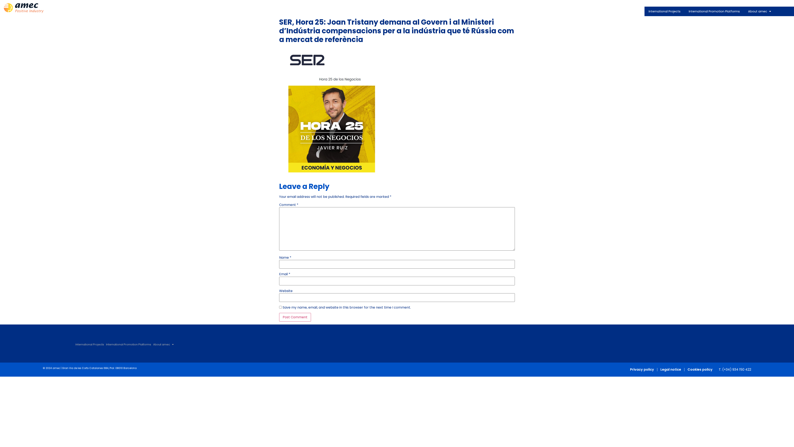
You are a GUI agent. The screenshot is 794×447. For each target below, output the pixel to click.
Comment (288, 205)
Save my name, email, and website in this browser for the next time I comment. (347, 307)
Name (285, 257)
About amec (757, 11)
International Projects (664, 11)
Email (284, 274)
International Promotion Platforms (714, 11)
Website (286, 291)
